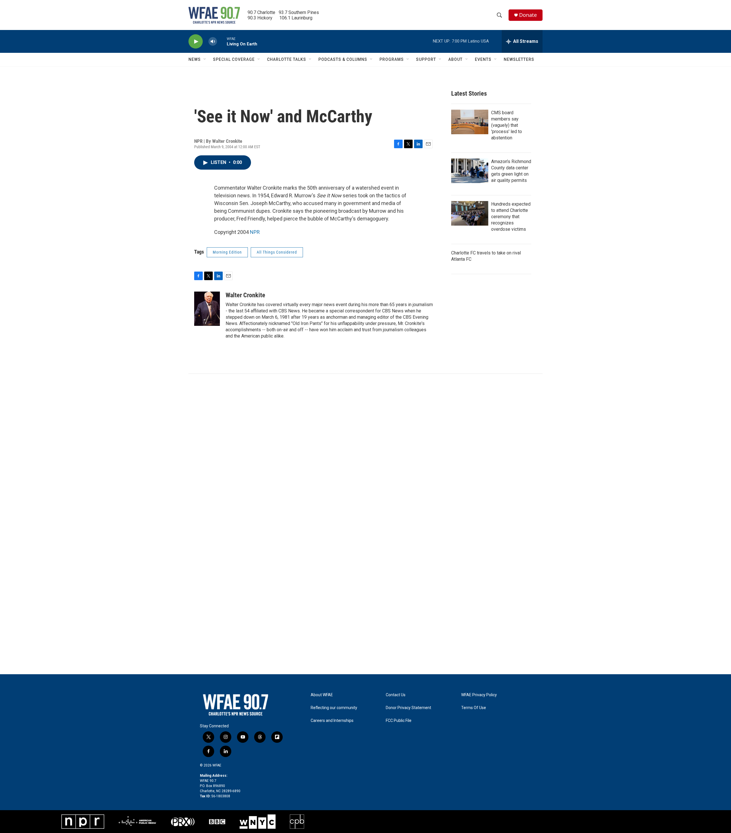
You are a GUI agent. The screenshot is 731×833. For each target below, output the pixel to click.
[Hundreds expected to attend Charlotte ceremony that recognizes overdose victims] (469, 213)
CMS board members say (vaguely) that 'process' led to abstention (506, 125)
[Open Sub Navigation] (205, 59)
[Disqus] (365, 451)
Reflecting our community (334, 708)
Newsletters (519, 59)
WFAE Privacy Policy (479, 695)
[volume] (213, 41)
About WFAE (322, 695)
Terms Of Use (473, 708)
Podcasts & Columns (342, 59)
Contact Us (395, 695)
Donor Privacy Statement (408, 708)
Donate (528, 15)
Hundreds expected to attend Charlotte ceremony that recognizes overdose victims (511, 216)
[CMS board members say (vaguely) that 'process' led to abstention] (469, 122)
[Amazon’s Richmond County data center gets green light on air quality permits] (469, 170)
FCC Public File (398, 720)
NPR (255, 232)
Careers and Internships (332, 720)
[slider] (222, 41)
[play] (195, 41)
